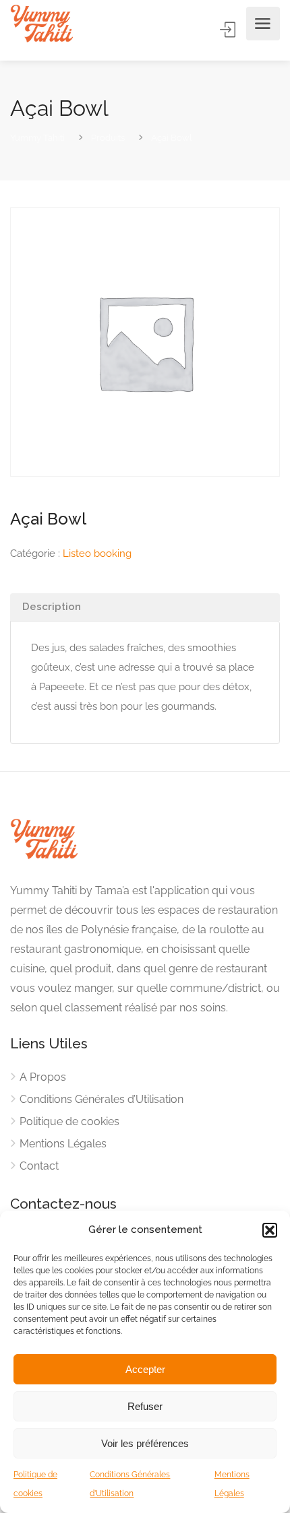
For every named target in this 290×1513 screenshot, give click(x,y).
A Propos (43, 1077)
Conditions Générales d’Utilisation (101, 1099)
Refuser (145, 1406)
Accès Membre (228, 30)
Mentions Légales (63, 1143)
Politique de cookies (69, 1121)
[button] (270, 1230)
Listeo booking (97, 553)
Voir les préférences (145, 1443)
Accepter (145, 1369)
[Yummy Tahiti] (41, 23)
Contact (39, 1165)
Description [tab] (51, 607)
